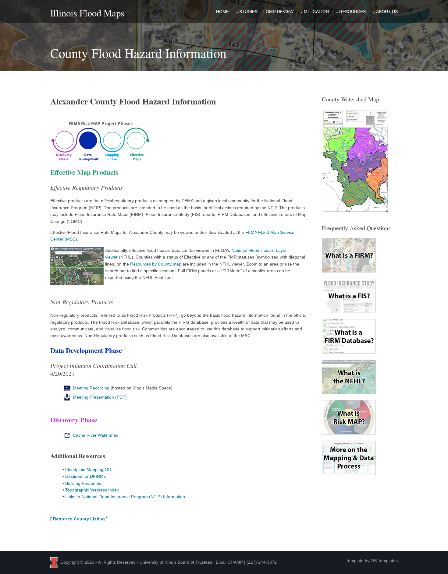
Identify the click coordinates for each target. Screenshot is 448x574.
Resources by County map (155, 264)
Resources (352, 11)
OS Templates (384, 560)
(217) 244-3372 (262, 562)
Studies (248, 11)
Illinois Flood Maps (87, 13)
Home (222, 11)
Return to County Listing (79, 518)
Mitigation (316, 11)
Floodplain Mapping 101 (88, 469)
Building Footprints (83, 483)
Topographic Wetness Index (92, 490)
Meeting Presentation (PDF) (99, 397)
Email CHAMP (229, 562)
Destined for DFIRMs (85, 476)
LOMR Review (278, 11)
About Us (387, 11)
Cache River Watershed (95, 435)
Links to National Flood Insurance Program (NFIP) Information (125, 496)
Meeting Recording (90, 388)
